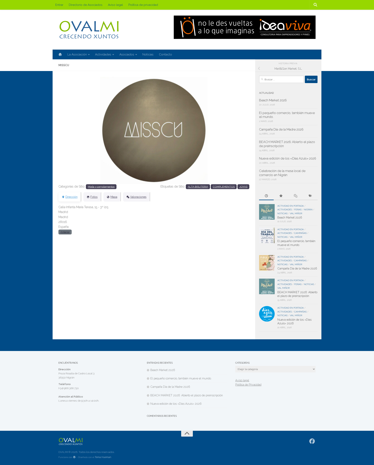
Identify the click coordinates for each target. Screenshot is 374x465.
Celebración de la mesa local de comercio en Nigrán (282, 173)
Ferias (298, 209)
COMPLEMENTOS (224, 186)
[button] (72, 130)
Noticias (147, 54)
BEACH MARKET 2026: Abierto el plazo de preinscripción (186, 395)
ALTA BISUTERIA (198, 186)
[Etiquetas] (310, 196)
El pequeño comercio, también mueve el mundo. (181, 378)
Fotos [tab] (94, 196)
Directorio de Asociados (85, 5)
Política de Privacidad (248, 384)
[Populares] (281, 196)
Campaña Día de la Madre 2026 (281, 129)
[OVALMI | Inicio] (88, 30)
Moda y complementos (101, 186)
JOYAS (243, 186)
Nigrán (308, 209)
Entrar (59, 5)
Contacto (165, 54)
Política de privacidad (143, 5)
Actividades (103, 54)
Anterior (65, 231)
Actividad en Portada (290, 205)
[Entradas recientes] (266, 196)
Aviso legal (115, 5)
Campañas (300, 233)
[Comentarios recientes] (295, 196)
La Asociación (77, 54)
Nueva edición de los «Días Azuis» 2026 (287, 158)
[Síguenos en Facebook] (312, 441)
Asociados (126, 54)
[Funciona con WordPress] (74, 457)
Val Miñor (296, 213)
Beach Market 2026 (273, 100)
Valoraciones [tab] (138, 196)
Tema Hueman (103, 457)
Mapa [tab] (113, 196)
